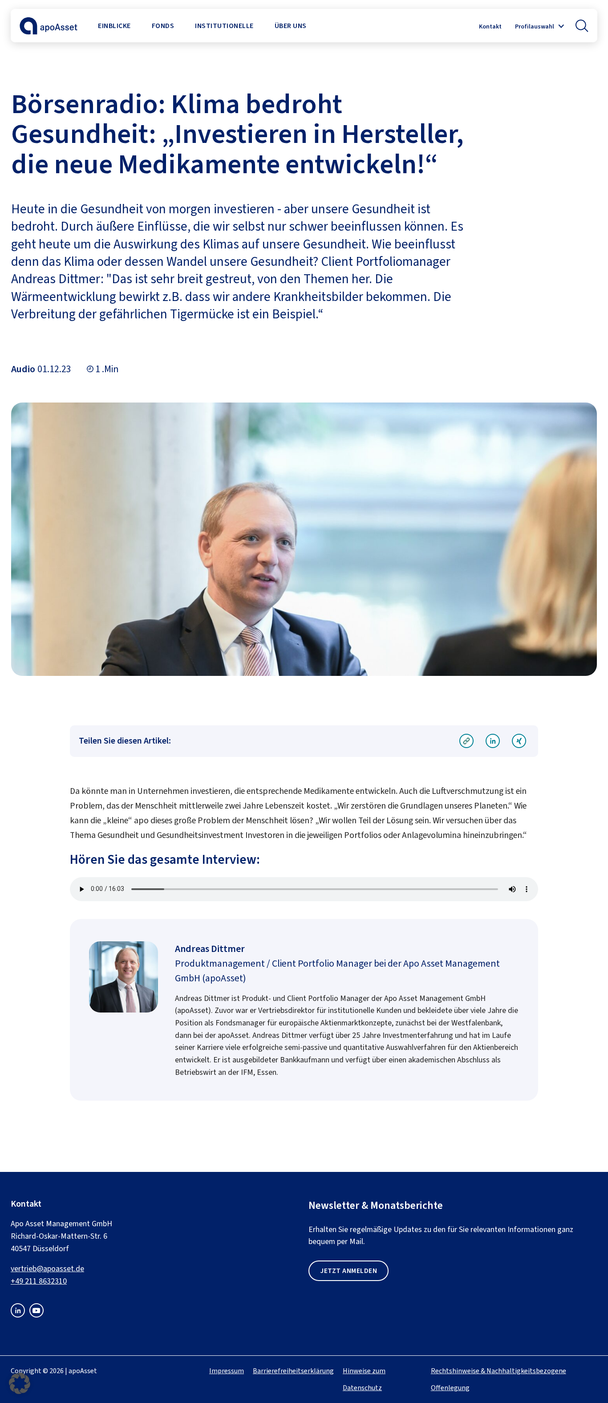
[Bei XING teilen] (519, 742)
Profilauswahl (534, 26)
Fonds (163, 25)
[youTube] (36, 1314)
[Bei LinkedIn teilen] (493, 742)
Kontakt (490, 26)
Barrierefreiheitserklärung (293, 1370)
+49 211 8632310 (39, 1281)
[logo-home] (48, 32)
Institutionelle (224, 25)
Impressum (226, 1370)
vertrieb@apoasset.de (47, 1268)
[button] (582, 26)
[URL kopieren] (466, 742)
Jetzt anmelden (348, 1270)
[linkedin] (18, 1314)
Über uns (291, 25)
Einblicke (114, 25)
